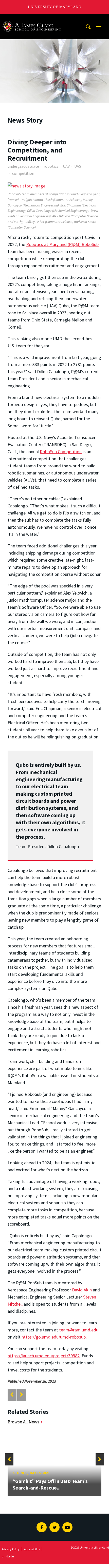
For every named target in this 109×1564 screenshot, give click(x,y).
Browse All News (23, 1422)
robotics (51, 166)
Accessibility (32, 1549)
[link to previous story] (11, 1395)
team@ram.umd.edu (78, 1330)
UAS (77, 166)
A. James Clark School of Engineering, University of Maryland (32, 19)
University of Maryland (54, 7)
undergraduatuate (23, 166)
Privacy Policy (11, 1549)
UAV (66, 166)
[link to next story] (21, 1395)
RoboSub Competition (61, 451)
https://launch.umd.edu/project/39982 (44, 1356)
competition (23, 173)
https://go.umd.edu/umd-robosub (54, 1337)
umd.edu (8, 1556)
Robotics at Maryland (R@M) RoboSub (62, 244)
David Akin (82, 1290)
